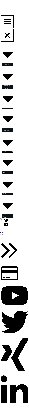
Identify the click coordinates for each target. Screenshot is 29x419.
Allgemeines (1, 229)
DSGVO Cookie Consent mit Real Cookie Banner (4, 418)
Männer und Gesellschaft (4, 229)
